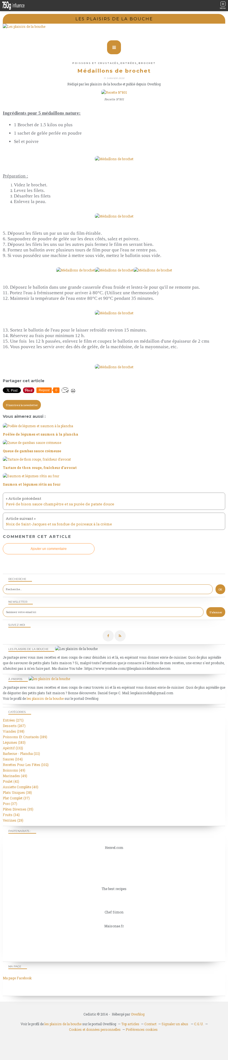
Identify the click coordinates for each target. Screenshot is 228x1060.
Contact (150, 1024)
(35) (18, 809)
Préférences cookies (142, 1029)
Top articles (130, 1024)
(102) (26, 764)
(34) (11, 814)
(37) (16, 798)
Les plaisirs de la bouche (114, 18)
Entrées (128, 63)
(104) (13, 759)
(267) (14, 725)
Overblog (138, 1014)
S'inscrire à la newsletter (22, 405)
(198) (13, 731)
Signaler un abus (175, 1024)
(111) (21, 753)
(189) (25, 737)
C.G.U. (199, 1024)
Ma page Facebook (17, 978)
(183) (14, 742)
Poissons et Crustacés (95, 63)
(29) (13, 820)
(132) (13, 748)
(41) (11, 781)
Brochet (147, 63)
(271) (13, 720)
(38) (17, 792)
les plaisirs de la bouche (45, 698)
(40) (20, 787)
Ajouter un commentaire (49, 549)
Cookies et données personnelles (95, 1029)
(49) (14, 770)
